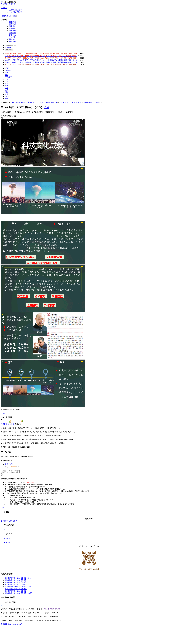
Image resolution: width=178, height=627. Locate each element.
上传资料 (4, 8)
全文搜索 (8, 47)
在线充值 (5, 16)
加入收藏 (11, 424)
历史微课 (12, 26)
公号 (46, 107)
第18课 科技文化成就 (91, 102)
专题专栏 (12, 37)
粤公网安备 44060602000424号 (12, 624)
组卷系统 (12, 24)
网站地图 (12, 41)
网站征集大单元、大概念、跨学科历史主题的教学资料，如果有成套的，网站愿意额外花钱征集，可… (42, 62)
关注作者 (7, 542)
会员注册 (12, 4)
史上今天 (12, 35)
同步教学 (40, 102)
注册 (11, 464)
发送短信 (7, 538)
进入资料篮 (13, 521)
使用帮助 (12, 16)
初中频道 (12, 22)
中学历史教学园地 (19, 102)
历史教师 (12, 33)
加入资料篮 (5, 521)
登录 (6, 464)
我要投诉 (4, 424)
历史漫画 (12, 30)
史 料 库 (12, 28)
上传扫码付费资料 (15, 12)
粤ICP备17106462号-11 (52, 609)
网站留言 (12, 39)
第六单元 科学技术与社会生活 (70, 102)
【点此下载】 (30, 482)
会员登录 (4, 4)
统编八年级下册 (51, 102)
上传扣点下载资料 (15, 10)
